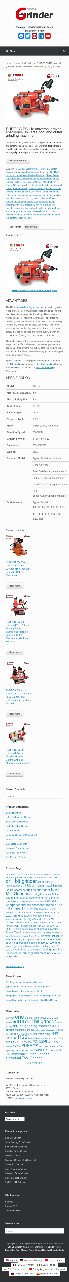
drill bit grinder (21, 880)
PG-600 (50, 925)
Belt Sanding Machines (17, 821)
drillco (60, 1029)
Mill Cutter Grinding (45, 367)
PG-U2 (57, 1042)
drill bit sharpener (38, 889)
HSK (15, 1038)
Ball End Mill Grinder (16, 857)
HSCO (9, 1038)
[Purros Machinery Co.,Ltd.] (34, 14)
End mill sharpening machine (34, 906)
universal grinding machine (25, 939)
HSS (23, 1037)
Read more (14, 585)
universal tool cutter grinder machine (28, 953)
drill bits (30, 1029)
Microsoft (45, 1038)
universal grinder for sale (26, 201)
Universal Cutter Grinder (24, 63)
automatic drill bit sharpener (20, 874)
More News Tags (34, 1062)
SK (60, 1046)
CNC (19, 1017)
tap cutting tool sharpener (53, 932)
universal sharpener (24, 204)
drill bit (18, 1021)
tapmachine (27, 1050)
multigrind (53, 1038)
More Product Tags (15, 966)
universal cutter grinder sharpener (45, 188)
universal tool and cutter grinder (30, 208)
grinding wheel (43, 1033)
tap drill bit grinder (13, 936)
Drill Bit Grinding (14, 363)
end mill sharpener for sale (38, 904)
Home (8, 63)
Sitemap (9, 1201)
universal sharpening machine (22, 942)
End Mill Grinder (13, 812)
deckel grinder (29, 178)
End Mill (18, 1033)
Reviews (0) (31, 226)
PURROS (29, 1045)
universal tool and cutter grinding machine (36, 949)
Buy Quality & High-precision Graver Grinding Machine (32, 173)
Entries (11, 1206)
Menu (13, 51)
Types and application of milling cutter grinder (28, 986)
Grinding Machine (24, 915)
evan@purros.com (23, 1098)
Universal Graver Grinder (31, 936)
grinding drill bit (29, 1034)
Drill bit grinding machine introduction (24, 982)
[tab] (15, 227)
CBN (12, 1017)
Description (15, 226)
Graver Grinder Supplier (17, 185)
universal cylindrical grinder (19, 194)
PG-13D (17, 1041)
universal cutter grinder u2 (18, 191)
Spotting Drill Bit (14, 1050)
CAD (8, 1018)
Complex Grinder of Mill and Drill (21, 834)
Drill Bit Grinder (13, 830)
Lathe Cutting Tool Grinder (18, 817)
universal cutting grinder (27, 307)
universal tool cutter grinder (37, 214)
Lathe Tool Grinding (44, 363)
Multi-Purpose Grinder (26, 922)
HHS (55, 1033)
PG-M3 (50, 1042)
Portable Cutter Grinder (17, 825)
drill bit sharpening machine (46, 1030)
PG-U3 (9, 1046)
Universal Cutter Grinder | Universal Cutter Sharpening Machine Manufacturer (31, 170)
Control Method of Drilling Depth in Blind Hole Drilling (31, 999)
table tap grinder (35, 932)
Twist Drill (41, 1049)
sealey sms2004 (51, 1046)
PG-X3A (17, 1046)
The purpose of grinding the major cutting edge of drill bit (33, 995)
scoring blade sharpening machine (40, 929)
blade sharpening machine (46, 874)
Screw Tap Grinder (15, 839)
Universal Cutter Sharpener (45, 191)
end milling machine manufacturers (31, 901)
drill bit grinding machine (39, 885)
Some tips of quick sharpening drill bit (24, 991)
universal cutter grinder (41, 185)
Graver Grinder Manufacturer (41, 181)
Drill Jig (9, 1033)
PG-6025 (16, 929)
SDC (41, 1046)
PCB (61, 1038)
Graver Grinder (44, 178)
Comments (13, 1210)
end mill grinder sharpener (22, 897)
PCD (8, 1042)
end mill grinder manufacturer (44, 894)
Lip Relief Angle (34, 1038)
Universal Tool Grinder (16, 852)
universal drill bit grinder (26, 198)
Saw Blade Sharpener (16, 843)
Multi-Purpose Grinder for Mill (29, 925)
